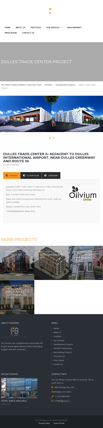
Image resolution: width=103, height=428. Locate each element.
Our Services (52, 27)
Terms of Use (59, 423)
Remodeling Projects (63, 352)
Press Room (11, 33)
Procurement (74, 27)
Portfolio (36, 27)
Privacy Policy (44, 423)
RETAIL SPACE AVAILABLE (14, 401)
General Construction (63, 348)
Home (7, 27)
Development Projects (63, 344)
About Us (20, 27)
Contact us (28, 33)
